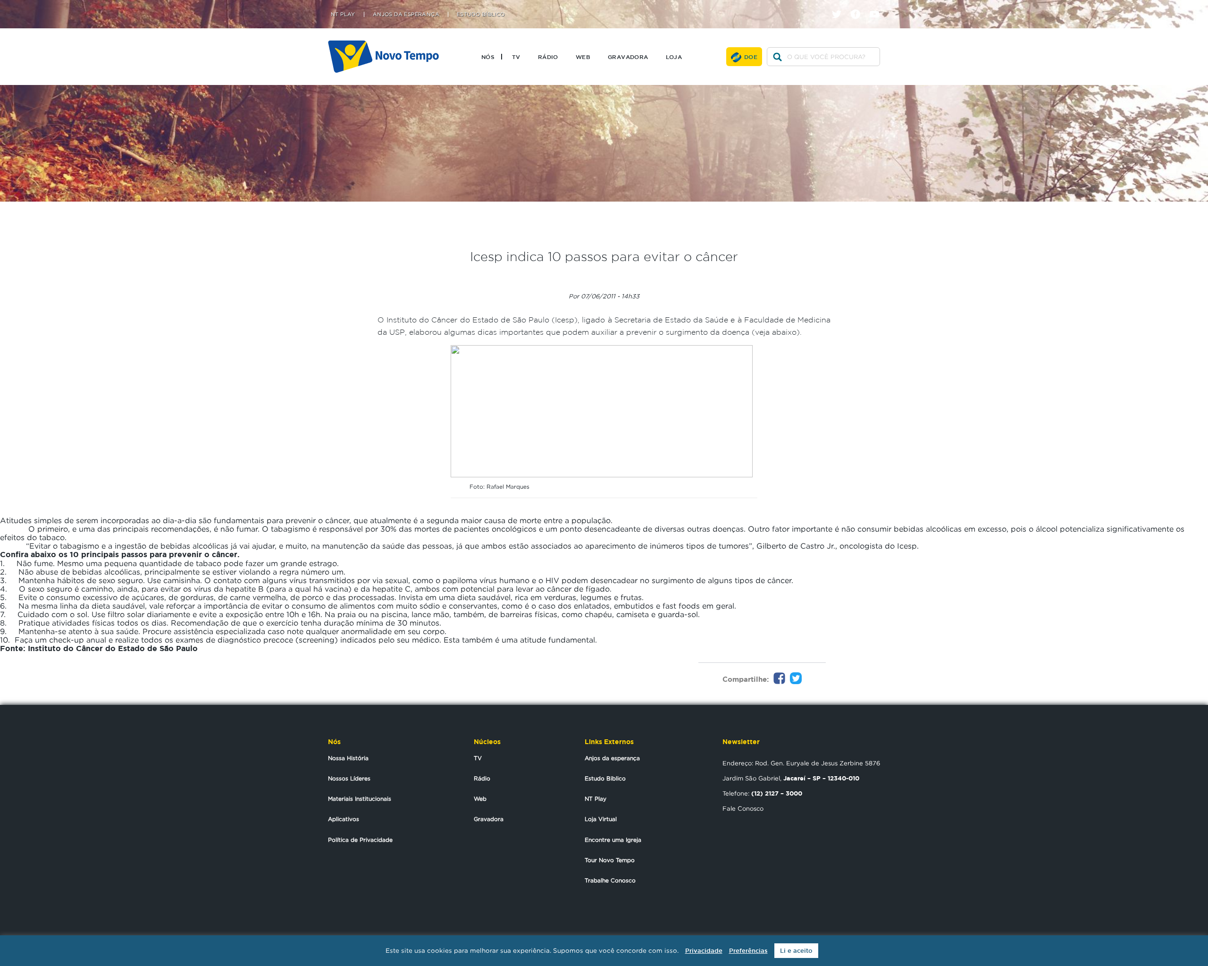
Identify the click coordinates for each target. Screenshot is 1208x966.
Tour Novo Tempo (610, 860)
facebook (859, 6)
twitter (840, 6)
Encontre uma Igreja (613, 840)
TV (516, 56)
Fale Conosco (742, 808)
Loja (674, 56)
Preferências (748, 950)
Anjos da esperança (612, 758)
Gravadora (628, 56)
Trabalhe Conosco (610, 880)
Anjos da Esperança (406, 14)
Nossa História (348, 758)
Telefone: (762, 793)
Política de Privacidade (360, 840)
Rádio (548, 56)
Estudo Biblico (605, 778)
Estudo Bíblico (481, 14)
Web (583, 56)
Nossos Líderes (349, 778)
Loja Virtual (601, 819)
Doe (750, 56)
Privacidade (703, 950)
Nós (488, 56)
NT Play (343, 14)
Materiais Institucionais (359, 799)
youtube (878, 6)
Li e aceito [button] (796, 950)
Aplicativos (343, 819)
